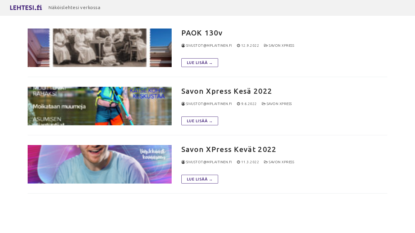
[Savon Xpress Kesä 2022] (100, 106)
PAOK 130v (202, 33)
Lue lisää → (200, 62)
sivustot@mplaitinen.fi (208, 45)
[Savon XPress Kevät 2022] (100, 164)
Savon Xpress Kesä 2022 (227, 91)
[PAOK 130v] (100, 48)
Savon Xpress (281, 45)
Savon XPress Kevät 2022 (229, 149)
